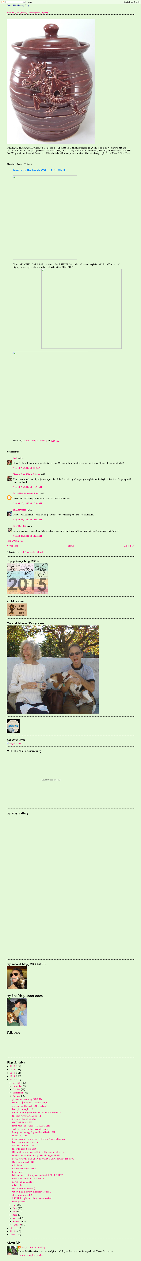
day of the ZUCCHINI (22, 1182)
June (15, 1208)
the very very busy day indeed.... (27, 1116)
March (16, 1218)
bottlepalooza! (19, 1202)
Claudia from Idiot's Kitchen (26, 475)
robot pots (17, 1185)
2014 (12, 1073)
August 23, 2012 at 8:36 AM (27, 468)
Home (71, 546)
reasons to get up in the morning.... (29, 1179)
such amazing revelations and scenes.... (31, 1129)
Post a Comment (15, 541)
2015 (12, 1070)
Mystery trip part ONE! (23, 1162)
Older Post (129, 546)
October (17, 1090)
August (16, 1096)
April (15, 1215)
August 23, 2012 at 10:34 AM (27, 504)
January (17, 1225)
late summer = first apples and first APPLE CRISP (37, 1175)
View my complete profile (30, 1255)
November (18, 1086)
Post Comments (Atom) (31, 552)
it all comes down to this (24, 1169)
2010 (12, 1231)
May (15, 1212)
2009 (12, 1235)
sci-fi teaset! (18, 1165)
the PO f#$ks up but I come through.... (31, 1103)
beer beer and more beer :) (25, 1142)
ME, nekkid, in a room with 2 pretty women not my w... (39, 1152)
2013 (12, 1076)
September (18, 1093)
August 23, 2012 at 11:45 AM (27, 520)
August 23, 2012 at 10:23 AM (27, 487)
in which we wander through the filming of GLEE (36, 1156)
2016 (12, 1066)
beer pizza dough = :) (22, 1109)
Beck (15, 458)
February (17, 1222)
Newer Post (12, 546)
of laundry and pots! (22, 1195)
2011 (12, 1228)
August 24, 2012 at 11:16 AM (27, 536)
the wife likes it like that (24, 1149)
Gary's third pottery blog (33, 1248)
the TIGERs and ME (22, 1123)
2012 (12, 1080)
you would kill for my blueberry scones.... (31, 1192)
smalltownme (19, 510)
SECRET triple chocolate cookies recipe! (31, 1198)
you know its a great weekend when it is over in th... (37, 1113)
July (15, 1205)
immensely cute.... (20, 1136)
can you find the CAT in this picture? (29, 1106)
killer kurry (17, 1172)
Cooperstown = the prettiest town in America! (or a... (38, 1139)
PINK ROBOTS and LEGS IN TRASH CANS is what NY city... (43, 1159)
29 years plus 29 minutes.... (25, 1119)
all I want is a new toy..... (24, 1146)
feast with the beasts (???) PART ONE (31, 1126)
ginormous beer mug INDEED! (27, 1099)
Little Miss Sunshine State (26, 494)
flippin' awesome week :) (23, 1189)
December (18, 1083)
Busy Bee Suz (19, 526)
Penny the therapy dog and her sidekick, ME (33, 1132)
